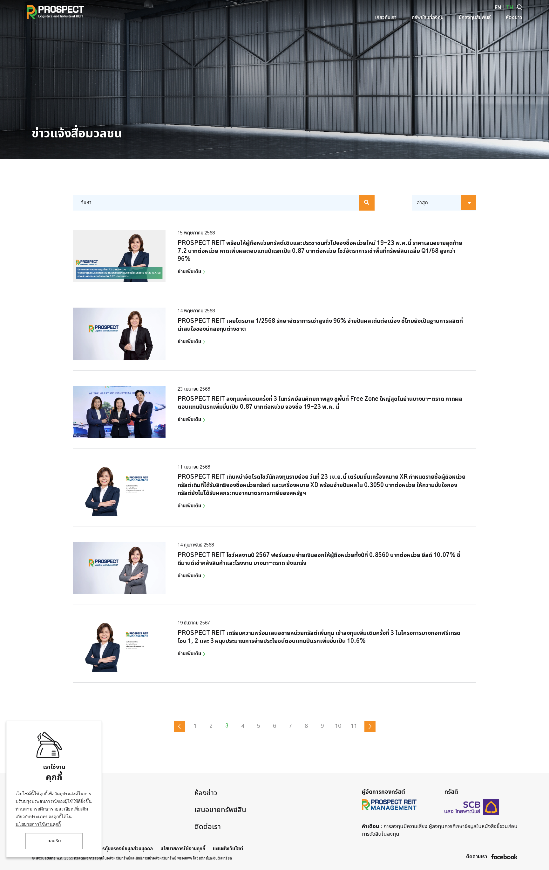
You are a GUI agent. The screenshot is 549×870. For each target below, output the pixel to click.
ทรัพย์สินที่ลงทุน (54, 809)
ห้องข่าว (205, 793)
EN (498, 7)
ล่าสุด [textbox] (422, 202)
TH (509, 7)
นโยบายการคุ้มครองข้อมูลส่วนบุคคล (117, 848)
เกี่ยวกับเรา (47, 793)
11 (354, 726)
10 (338, 726)
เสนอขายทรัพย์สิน (220, 809)
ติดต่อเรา (207, 826)
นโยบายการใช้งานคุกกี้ (38, 824)
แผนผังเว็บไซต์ (228, 848)
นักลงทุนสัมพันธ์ (55, 826)
